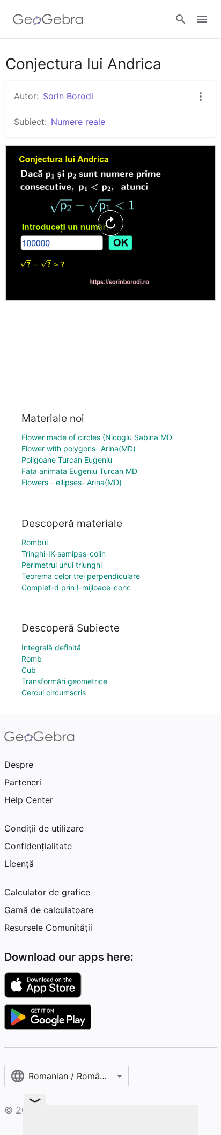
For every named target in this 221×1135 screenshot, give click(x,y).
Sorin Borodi (68, 96)
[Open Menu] (201, 19)
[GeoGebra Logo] (48, 19)
